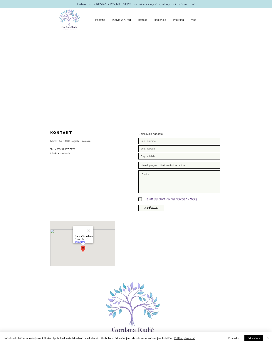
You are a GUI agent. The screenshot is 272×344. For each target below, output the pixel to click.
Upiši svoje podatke (150, 133)
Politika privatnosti (184, 338)
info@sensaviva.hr (60, 153)
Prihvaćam (254, 338)
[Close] (267, 338)
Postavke (233, 338)
